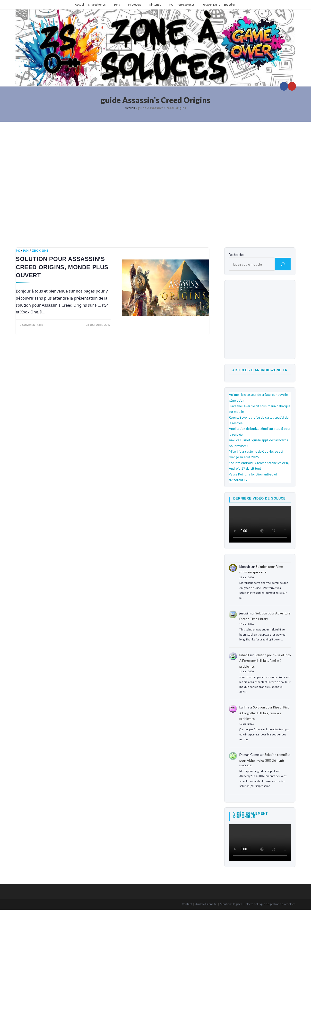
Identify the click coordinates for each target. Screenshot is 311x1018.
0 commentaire (31, 325)
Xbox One (40, 251)
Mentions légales (231, 904)
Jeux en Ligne (211, 4)
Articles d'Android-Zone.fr (259, 370)
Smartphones (97, 4)
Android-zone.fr (205, 904)
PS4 (26, 251)
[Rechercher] (283, 264)
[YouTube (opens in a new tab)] (292, 86)
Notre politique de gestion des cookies (270, 904)
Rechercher (237, 255)
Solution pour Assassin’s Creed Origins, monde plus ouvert (62, 267)
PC (171, 4)
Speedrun (230, 4)
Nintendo (155, 4)
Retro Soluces (186, 4)
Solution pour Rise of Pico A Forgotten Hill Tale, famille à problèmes (265, 660)
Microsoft (134, 4)
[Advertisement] (155, 181)
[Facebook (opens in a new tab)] (284, 86)
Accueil (80, 4)
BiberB (244, 655)
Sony (117, 4)
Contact (187, 904)
